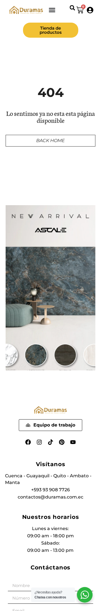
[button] (72, 8)
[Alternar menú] (52, 9)
